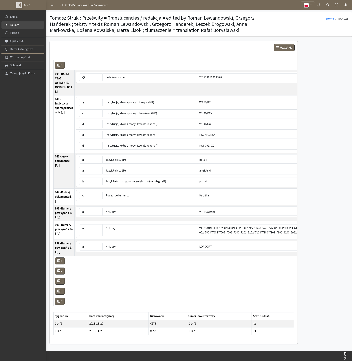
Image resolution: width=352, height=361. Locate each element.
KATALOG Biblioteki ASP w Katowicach (84, 5)
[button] (52, 5)
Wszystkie (285, 48)
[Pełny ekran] (336, 5)
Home (330, 19)
